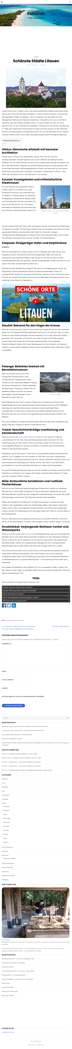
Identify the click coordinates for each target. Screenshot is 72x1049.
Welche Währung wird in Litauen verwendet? (19, 590)
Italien (5, 814)
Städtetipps (5, 880)
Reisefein (36, 13)
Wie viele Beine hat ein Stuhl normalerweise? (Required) (23, 696)
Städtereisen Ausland (8, 875)
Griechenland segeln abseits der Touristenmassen (17, 735)
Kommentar (7, 644)
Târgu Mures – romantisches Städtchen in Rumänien (25, 762)
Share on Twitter (9, 605)
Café (3, 791)
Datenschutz (40, 1045)
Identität (45, 335)
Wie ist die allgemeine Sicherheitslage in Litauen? (21, 597)
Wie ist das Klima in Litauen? (13, 594)
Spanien (5, 834)
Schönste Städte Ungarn (60, 626)
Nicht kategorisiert (7, 847)
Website (5, 688)
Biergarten (5, 787)
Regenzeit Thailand (8, 995)
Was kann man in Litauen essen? (15, 601)
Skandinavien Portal (8, 1032)
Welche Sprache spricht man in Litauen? (17, 587)
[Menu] (2, 2)
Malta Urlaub (6, 983)
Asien (3, 783)
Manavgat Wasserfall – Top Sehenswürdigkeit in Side (18, 959)
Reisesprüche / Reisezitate (10, 991)
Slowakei (6, 830)
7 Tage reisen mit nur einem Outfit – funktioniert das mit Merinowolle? (23, 730)
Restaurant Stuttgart (9, 858)
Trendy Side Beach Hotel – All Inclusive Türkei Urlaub (18, 971)
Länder (36, 57)
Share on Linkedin (14, 605)
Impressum (31, 1045)
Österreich (6, 822)
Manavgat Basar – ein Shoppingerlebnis (14, 975)
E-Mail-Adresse (8, 680)
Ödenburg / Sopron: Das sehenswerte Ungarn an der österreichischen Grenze (25, 726)
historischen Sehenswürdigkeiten (31, 437)
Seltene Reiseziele (7, 867)
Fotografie (5, 799)
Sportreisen (5, 871)
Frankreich (6, 810)
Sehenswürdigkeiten (8, 863)
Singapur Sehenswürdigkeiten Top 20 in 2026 (23, 754)
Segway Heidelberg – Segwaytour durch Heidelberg (17, 979)
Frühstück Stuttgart (8, 967)
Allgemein (5, 779)
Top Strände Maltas (8, 987)
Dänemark (6, 806)
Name (4, 671)
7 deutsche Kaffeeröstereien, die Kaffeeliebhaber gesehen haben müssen (30, 770)
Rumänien (6, 826)
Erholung (28, 534)
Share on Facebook (4, 605)
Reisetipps (5, 851)
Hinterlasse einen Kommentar (13, 620)
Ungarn (5, 842)
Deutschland (5, 795)
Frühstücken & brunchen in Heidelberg (13, 963)
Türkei (5, 838)
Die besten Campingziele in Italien (12, 739)
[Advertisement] (36, 40)
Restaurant (5, 855)
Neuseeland (6, 818)
